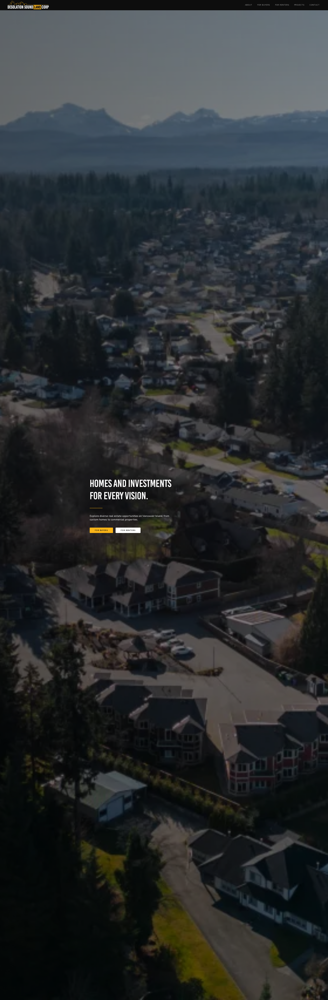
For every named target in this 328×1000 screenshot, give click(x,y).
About (248, 5)
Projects (299, 5)
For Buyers (263, 5)
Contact (315, 5)
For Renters (282, 5)
